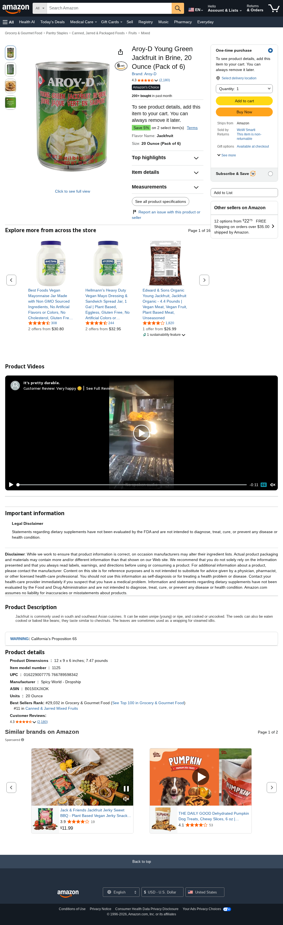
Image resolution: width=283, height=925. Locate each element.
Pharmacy (183, 22)
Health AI (27, 22)
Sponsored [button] (12, 739)
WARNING (19, 638)
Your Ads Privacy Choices (202, 909)
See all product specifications (160, 201)
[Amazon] (16, 8)
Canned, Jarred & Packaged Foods (98, 33)
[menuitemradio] (264, 485)
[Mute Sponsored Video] (126, 799)
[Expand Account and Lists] (241, 10)
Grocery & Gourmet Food (23, 33)
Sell (130, 22)
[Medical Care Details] (96, 22)
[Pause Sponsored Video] (126, 789)
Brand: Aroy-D (144, 74)
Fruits (133, 33)
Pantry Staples (57, 33)
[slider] (132, 484)
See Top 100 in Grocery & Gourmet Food (148, 703)
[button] (8, 22)
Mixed (145, 33)
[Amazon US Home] (67, 894)
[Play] (9, 484)
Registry (145, 22)
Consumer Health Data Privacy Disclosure (147, 909)
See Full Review (100, 388)
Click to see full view (72, 191)
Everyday (205, 22)
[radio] (10, 53)
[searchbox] (109, 8)
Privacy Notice (100, 909)
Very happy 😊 (69, 388)
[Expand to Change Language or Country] (202, 10)
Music (163, 22)
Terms (192, 127)
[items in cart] (274, 8)
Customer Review (38, 388)
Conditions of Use (72, 909)
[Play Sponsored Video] (200, 777)
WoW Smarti (246, 130)
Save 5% (141, 127)
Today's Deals (52, 22)
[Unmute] (273, 485)
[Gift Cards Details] (121, 22)
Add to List (223, 192)
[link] (51, 304)
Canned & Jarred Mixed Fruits (51, 708)
